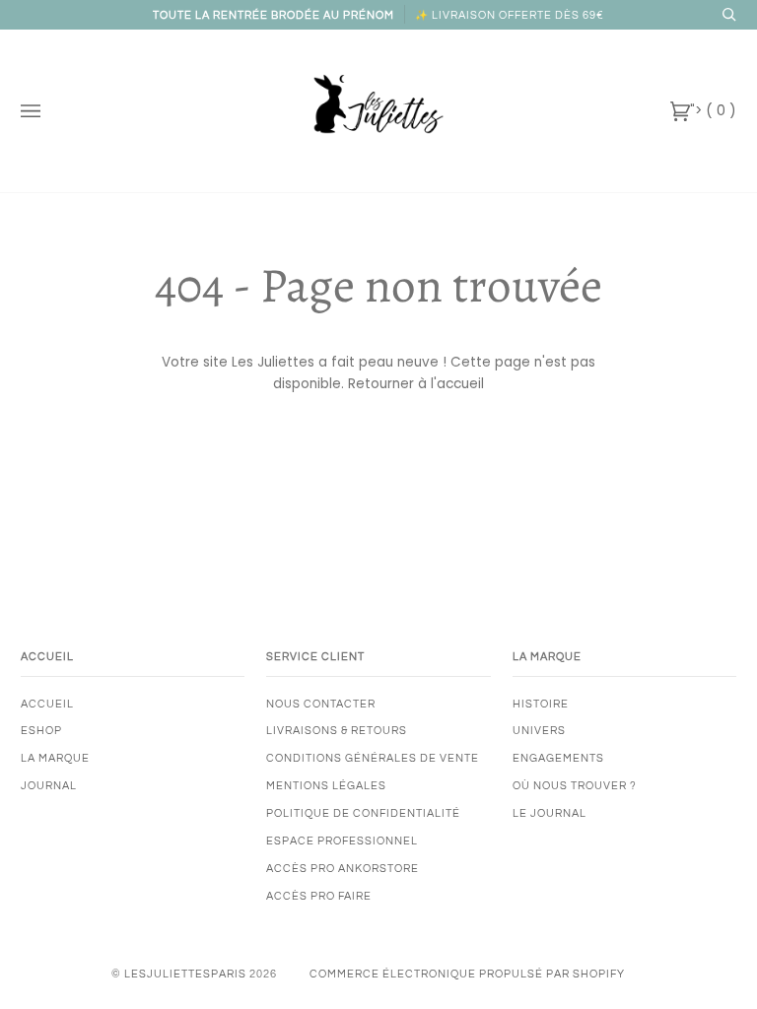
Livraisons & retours (336, 730)
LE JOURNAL (549, 813)
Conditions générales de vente (372, 758)
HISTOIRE (541, 704)
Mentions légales (326, 785)
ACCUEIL (47, 704)
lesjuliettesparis (185, 974)
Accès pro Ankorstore (342, 868)
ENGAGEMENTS (558, 758)
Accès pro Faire (319, 896)
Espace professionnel (342, 841)
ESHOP (41, 730)
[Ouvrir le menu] (50, 111)
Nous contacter (321, 704)
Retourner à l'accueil (416, 383)
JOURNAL (49, 785)
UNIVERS (539, 730)
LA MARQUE (55, 758)
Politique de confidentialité (363, 813)
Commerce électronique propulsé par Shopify (467, 974)
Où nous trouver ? (575, 785)
